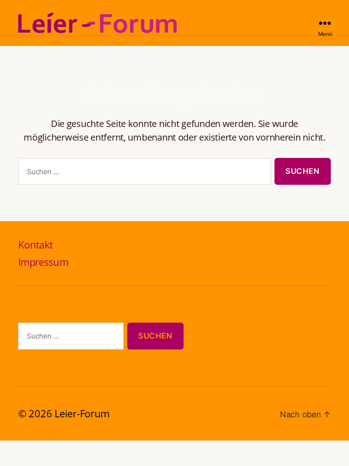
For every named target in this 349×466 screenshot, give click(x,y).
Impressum (43, 261)
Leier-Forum (82, 413)
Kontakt (35, 244)
